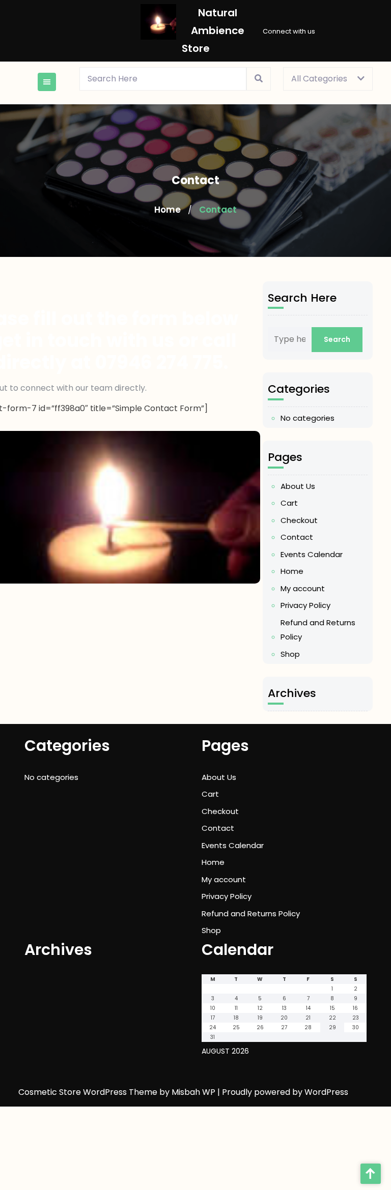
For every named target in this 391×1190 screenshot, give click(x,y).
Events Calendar (312, 554)
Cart (289, 503)
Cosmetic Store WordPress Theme (88, 1092)
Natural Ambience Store (213, 30)
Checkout (299, 520)
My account (303, 588)
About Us (298, 486)
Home (167, 210)
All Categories (319, 78)
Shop (290, 654)
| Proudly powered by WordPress (282, 1092)
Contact (297, 537)
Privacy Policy (305, 605)
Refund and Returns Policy (318, 630)
